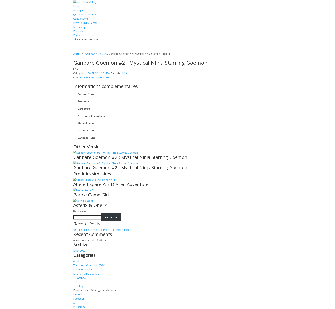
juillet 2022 (79, 250)
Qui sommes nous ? (84, 14)
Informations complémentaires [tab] (93, 77)
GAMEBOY (89, 53)
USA (124, 73)
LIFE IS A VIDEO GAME (86, 273)
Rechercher (80, 211)
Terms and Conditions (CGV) (89, 265)
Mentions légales (82, 269)
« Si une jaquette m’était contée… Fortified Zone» (104, 229)
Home (76, 6)
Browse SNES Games (85, 22)
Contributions (80, 18)
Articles (77, 261)
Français (78, 31)
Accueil (77, 53)
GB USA (102, 53)
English (77, 35)
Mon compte (80, 27)
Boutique (78, 10)
